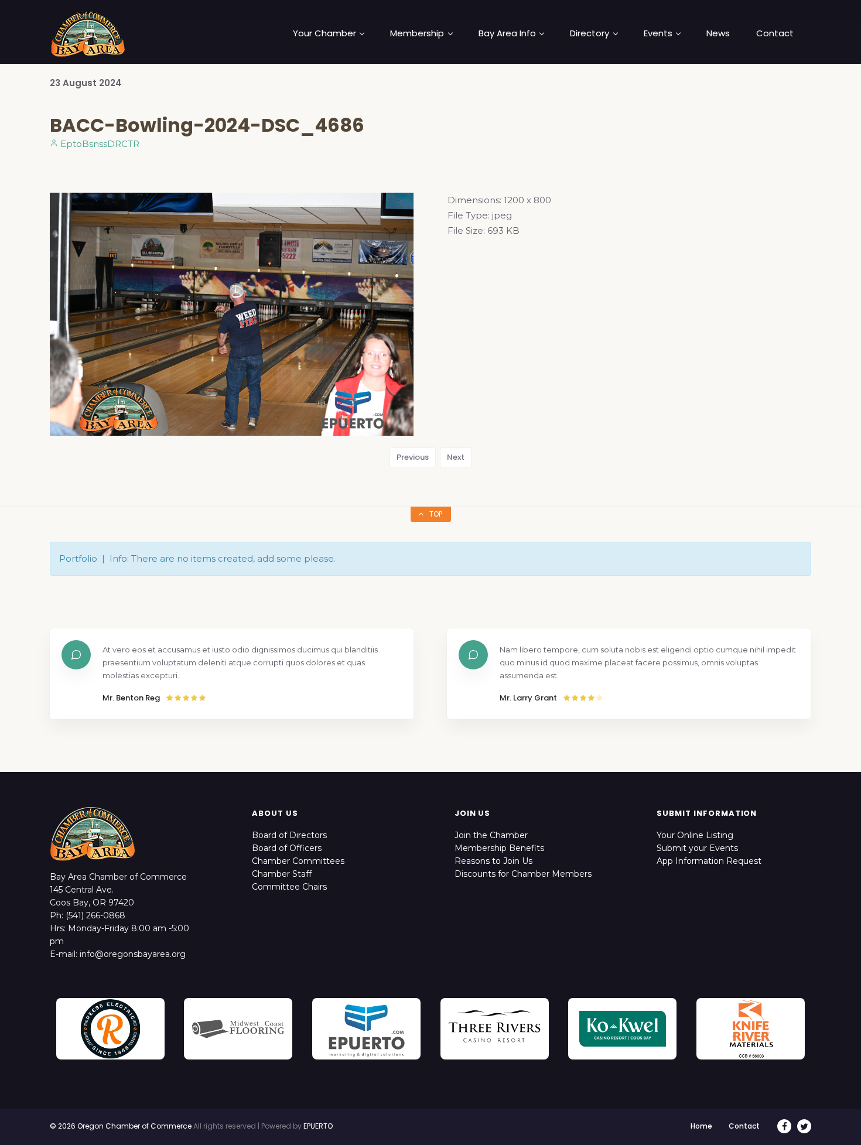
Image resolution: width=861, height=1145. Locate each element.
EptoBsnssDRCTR (98, 143)
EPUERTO (318, 1126)
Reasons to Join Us (493, 861)
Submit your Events (697, 848)
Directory (589, 33)
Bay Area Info (507, 33)
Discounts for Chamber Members (523, 874)
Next (455, 457)
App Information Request (709, 861)
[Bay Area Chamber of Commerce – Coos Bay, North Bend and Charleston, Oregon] (88, 33)
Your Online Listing (695, 835)
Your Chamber (324, 33)
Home (701, 1126)
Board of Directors (289, 835)
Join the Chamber (491, 835)
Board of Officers (287, 848)
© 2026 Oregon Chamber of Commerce (121, 1126)
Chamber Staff (282, 874)
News (718, 33)
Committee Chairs (289, 886)
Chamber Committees (298, 861)
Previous (413, 457)
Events (658, 33)
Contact (775, 33)
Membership (417, 33)
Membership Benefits (499, 848)
